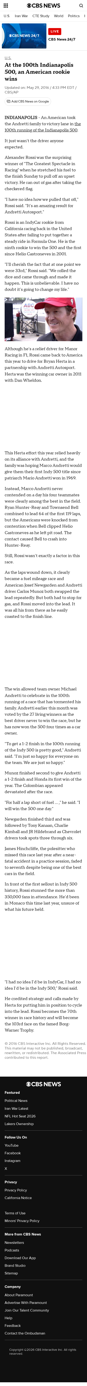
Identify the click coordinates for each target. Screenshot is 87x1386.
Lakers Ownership (19, 1124)
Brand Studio (15, 1265)
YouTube (12, 1145)
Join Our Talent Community (27, 1310)
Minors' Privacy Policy (22, 1221)
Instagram (12, 1161)
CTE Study (40, 16)
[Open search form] (81, 5)
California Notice (18, 1198)
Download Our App (20, 1258)
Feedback (13, 1326)
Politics (74, 16)
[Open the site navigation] (15, 5)
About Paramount (19, 1295)
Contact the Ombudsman (25, 1333)
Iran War (21, 16)
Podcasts (12, 1250)
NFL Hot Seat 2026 (20, 1116)
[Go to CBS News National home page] (43, 5)
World (58, 16)
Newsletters (14, 1243)
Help (8, 1318)
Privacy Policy (16, 1190)
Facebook (13, 1153)
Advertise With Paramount (26, 1303)
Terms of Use (15, 1213)
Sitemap (11, 1273)
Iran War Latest (16, 1108)
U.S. (7, 16)
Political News (16, 1101)
